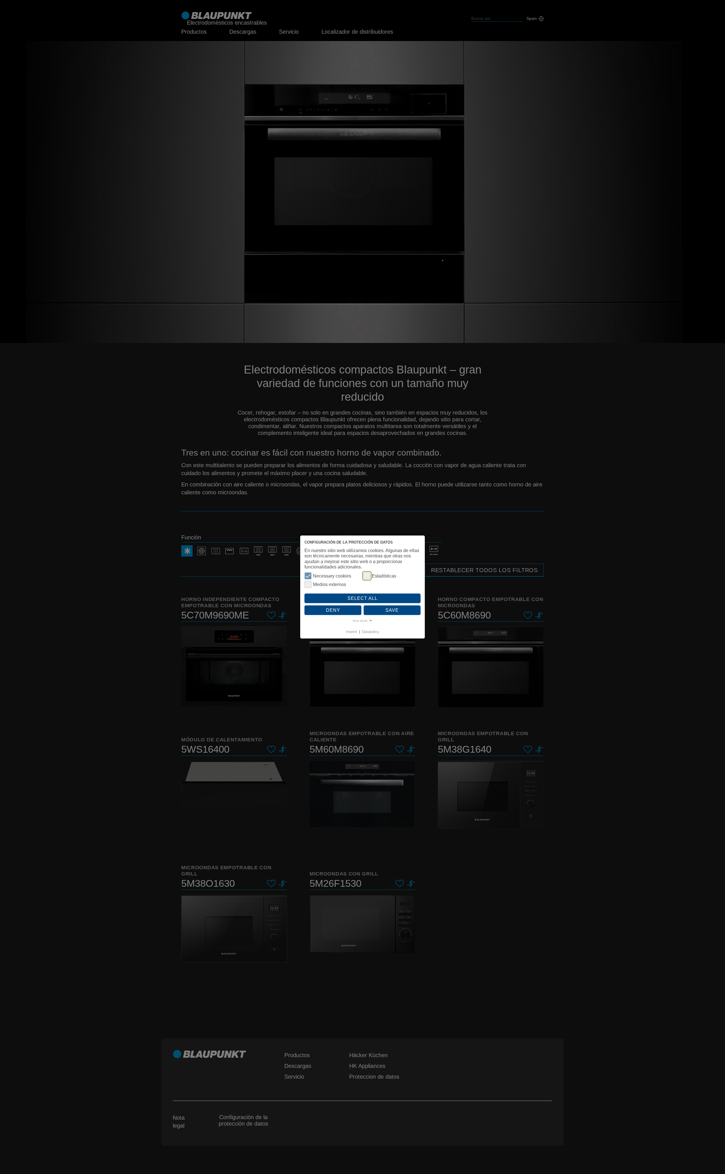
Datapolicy (370, 632)
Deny (333, 610)
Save (392, 610)
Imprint (351, 632)
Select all (362, 598)
